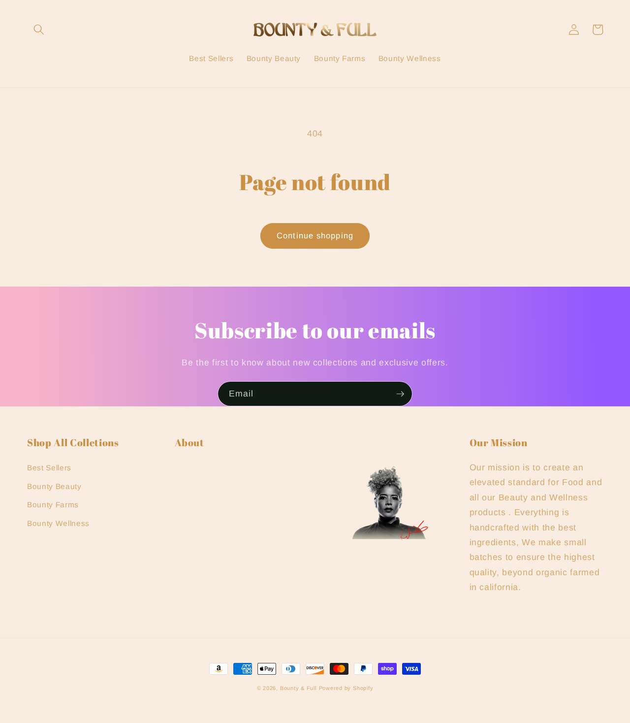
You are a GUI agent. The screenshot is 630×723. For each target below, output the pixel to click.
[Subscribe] (400, 394)
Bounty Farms (53, 504)
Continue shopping (315, 235)
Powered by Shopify (346, 688)
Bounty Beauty (54, 486)
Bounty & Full (298, 688)
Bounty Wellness (58, 523)
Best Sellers (49, 467)
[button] (39, 29)
